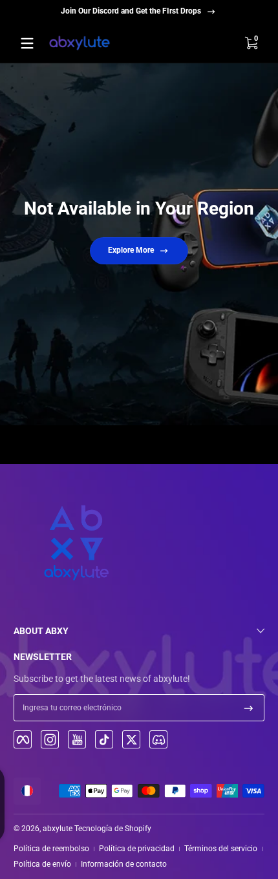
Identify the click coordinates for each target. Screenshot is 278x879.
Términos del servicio (220, 848)
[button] (250, 43)
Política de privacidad (137, 848)
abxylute (57, 828)
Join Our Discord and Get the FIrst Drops (131, 11)
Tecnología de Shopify (112, 828)
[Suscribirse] (248, 707)
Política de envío (42, 864)
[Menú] (27, 43)
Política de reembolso (51, 848)
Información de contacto (124, 864)
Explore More (131, 250)
